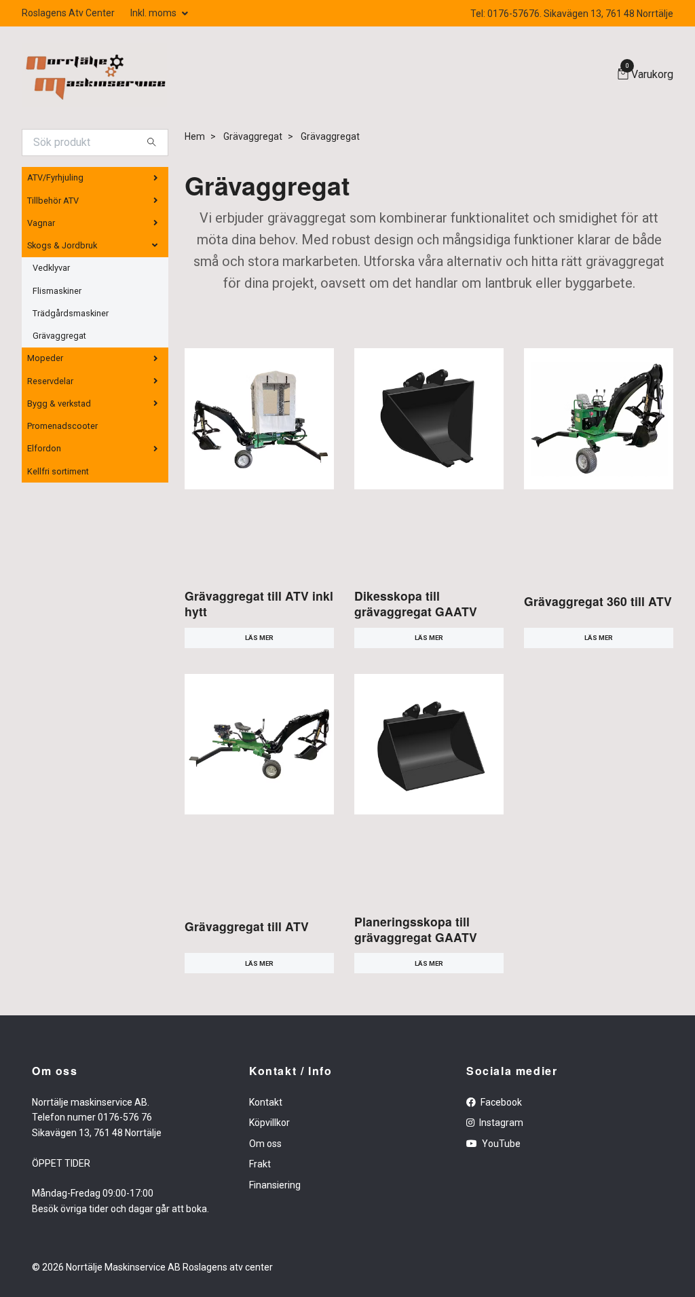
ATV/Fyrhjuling (55, 177)
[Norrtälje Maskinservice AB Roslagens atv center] (94, 75)
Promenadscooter (62, 426)
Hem (195, 136)
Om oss (265, 1143)
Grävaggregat (59, 336)
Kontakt (265, 1102)
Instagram (500, 1122)
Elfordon (44, 448)
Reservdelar (50, 381)
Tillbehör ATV (53, 200)
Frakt (260, 1164)
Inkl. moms (154, 12)
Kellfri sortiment (58, 471)
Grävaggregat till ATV (247, 926)
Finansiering (275, 1185)
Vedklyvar (51, 268)
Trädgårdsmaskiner (71, 313)
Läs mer (259, 637)
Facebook (500, 1102)
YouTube (500, 1143)
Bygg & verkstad (59, 403)
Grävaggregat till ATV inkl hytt (259, 603)
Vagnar (41, 223)
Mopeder (45, 358)
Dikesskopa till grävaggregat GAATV (415, 603)
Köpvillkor (269, 1122)
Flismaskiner (57, 291)
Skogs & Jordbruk (62, 245)
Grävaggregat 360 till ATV (598, 601)
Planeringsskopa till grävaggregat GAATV (415, 929)
